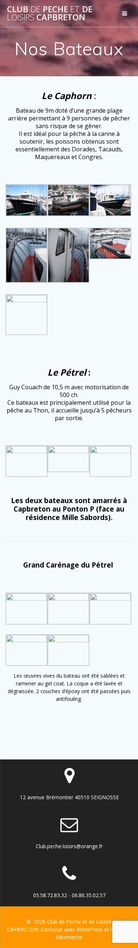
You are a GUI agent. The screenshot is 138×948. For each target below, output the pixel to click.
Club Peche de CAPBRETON (49, 13)
